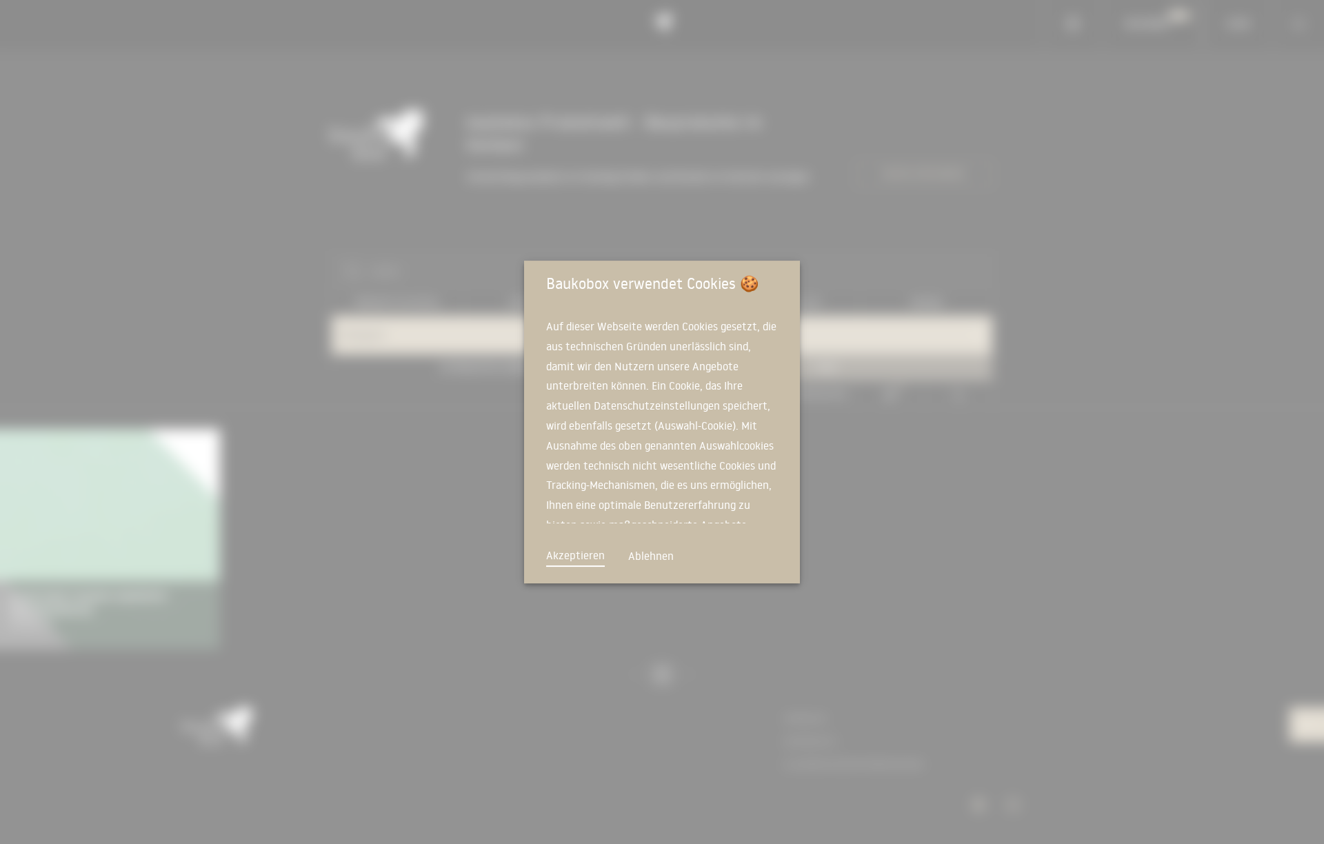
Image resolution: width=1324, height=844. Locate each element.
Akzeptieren (575, 555)
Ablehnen (651, 556)
